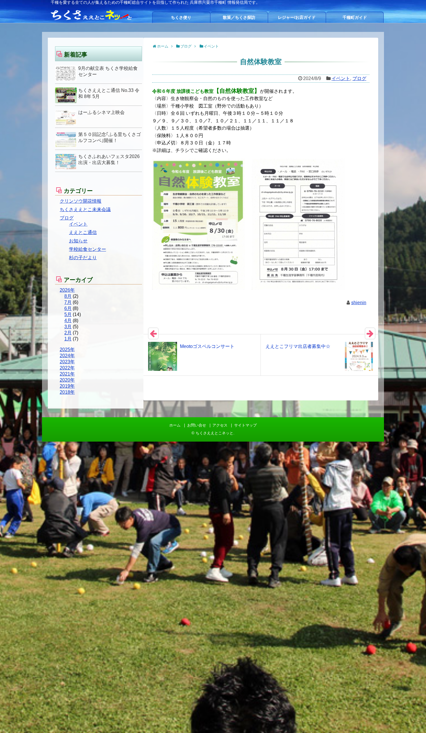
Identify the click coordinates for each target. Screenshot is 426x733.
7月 (68, 302)
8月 (68, 296)
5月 (68, 314)
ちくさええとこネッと (214, 433)
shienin (358, 302)
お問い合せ (196, 425)
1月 (68, 338)
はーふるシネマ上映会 (101, 112)
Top (412, 719)
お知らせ (78, 240)
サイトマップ (245, 425)
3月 (68, 326)
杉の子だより (83, 257)
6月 (68, 308)
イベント (341, 78)
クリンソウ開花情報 (80, 201)
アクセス (219, 425)
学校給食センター (87, 249)
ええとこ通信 (83, 232)
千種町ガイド (355, 17)
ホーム (175, 425)
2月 (68, 332)
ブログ (359, 78)
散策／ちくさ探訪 (239, 17)
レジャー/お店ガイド (297, 17)
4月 (68, 320)
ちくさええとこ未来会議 (85, 209)
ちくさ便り (181, 17)
